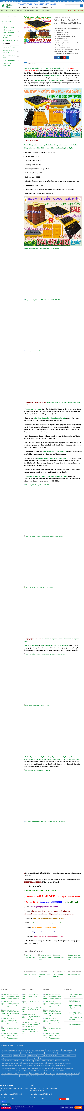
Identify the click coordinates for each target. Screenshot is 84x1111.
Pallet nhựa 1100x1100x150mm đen (30, 973)
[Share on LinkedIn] (67, 57)
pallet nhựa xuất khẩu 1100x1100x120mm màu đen (40, 1068)
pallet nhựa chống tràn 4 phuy (56, 145)
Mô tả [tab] (25, 64)
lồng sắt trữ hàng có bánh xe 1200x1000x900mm (64, 1055)
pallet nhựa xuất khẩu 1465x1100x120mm (12, 1070)
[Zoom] (25, 41)
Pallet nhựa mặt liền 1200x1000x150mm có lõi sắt (44, 974)
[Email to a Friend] (61, 57)
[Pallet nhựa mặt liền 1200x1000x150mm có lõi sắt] (45, 962)
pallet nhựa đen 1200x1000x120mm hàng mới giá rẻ (35, 1070)
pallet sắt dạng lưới (24, 1073)
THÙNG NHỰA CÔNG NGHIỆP (9, 56)
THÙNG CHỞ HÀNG (8, 47)
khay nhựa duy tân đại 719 (24, 1050)
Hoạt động (45, 11)
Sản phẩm (13, 11)
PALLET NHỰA (6, 44)
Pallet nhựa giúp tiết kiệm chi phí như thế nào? (75, 1007)
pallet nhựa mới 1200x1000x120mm (27, 1065)
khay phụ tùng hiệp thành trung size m (10, 1052)
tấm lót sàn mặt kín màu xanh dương (10, 1075)
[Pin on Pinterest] (64, 57)
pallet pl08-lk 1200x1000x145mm (57, 1070)
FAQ (64, 1)
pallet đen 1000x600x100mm (37, 1073)
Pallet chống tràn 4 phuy (33, 145)
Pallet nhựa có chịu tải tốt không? (75, 1018)
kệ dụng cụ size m (39, 1052)
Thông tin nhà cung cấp (31, 11)
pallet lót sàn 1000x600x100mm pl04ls (11, 1060)
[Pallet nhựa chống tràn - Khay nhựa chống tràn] (75, 962)
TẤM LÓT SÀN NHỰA (8, 40)
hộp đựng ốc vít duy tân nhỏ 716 (9, 1050)
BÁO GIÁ (78, 1107)
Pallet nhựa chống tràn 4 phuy (34, 68)
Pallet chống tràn (39, 80)
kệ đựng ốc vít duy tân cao (19, 1055)
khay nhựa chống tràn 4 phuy (56, 68)
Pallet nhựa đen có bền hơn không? (75, 995)
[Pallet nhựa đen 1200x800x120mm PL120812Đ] (60, 962)
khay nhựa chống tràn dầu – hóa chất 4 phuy (63, 759)
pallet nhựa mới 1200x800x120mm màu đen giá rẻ (59, 1063)
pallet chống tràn (48, 451)
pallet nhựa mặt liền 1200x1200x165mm (11, 1063)
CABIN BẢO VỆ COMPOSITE (6, 65)
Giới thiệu (38, 1)
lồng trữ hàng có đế (33, 1058)
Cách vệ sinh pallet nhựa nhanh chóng (74, 1000)
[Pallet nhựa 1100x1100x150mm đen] (30, 962)
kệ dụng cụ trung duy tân (50, 1052)
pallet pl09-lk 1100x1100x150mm (10, 1073)
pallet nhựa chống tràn (41, 418)
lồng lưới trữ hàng (47, 1055)
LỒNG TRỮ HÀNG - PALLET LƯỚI (8, 36)
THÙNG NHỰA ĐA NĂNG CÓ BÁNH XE (8, 31)
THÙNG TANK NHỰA (8, 27)
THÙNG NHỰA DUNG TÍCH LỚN (9, 23)
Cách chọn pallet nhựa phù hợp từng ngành (75, 1023)
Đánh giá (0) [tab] (31, 64)
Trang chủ (4, 11)
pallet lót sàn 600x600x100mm (58, 1058)
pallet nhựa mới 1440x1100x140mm (46, 1065)
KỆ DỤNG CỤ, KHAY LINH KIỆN (8, 51)
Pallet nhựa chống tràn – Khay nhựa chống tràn (74, 973)
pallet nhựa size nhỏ (60, 1065)
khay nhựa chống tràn (54, 80)
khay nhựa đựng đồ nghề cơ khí (54, 1050)
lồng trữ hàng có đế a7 (44, 1058)
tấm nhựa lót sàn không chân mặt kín (65, 1075)
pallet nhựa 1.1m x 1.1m (27, 1060)
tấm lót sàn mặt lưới (24, 1075)
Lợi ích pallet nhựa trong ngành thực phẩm (76, 1013)
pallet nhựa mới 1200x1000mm (9, 1065)
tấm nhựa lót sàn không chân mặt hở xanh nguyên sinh (43, 1075)
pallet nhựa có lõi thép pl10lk (62, 1060)
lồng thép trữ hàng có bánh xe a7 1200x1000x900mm (14, 1058)
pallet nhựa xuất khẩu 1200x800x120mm (63, 1068)
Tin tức (54, 1)
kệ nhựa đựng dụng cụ (7, 1055)
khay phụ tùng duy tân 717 (69, 1050)
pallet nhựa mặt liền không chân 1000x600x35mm (34, 1063)
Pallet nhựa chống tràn (52, 75)
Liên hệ (60, 1)
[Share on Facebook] (55, 57)
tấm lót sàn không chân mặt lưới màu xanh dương (67, 1073)
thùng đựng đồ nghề (50, 1073)
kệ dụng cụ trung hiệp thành (64, 1052)
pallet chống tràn (46, 645)
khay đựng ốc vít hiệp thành (27, 1052)
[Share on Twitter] (58, 57)
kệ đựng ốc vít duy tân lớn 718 (34, 1055)
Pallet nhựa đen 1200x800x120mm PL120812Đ (58, 974)
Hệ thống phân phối (46, 1)
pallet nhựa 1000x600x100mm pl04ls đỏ (44, 1060)
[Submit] (81, 5)
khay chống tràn (61, 451)
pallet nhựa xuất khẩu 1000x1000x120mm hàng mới (14, 1068)
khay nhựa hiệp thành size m (38, 1050)
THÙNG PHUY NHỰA (8, 60)
